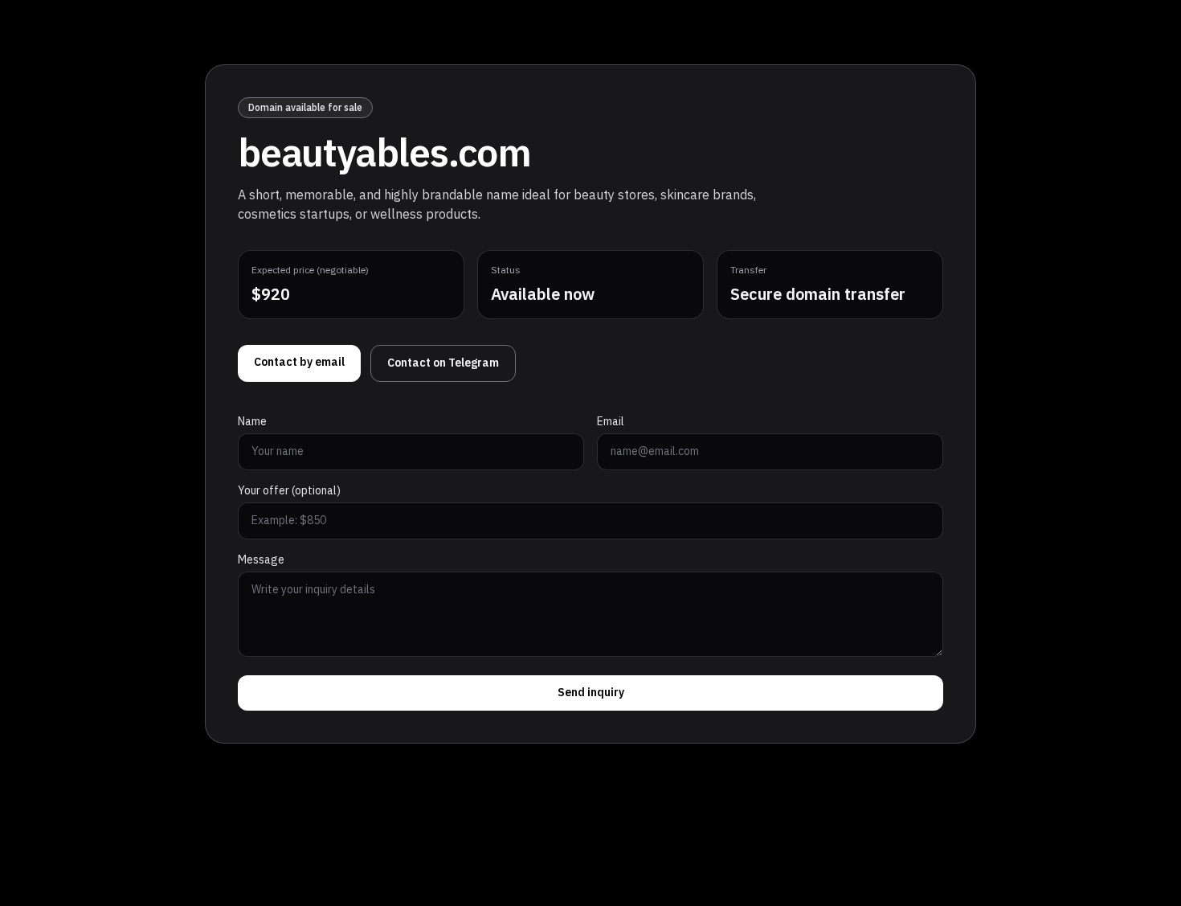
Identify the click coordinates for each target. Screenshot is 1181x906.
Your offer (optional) (289, 491)
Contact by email (299, 362)
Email (610, 422)
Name (252, 422)
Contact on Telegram (443, 363)
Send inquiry (591, 692)
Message (261, 560)
